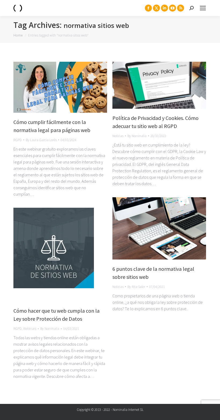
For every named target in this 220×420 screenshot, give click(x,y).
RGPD (17, 140)
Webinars (29, 328)
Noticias (117, 136)
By (41, 140)
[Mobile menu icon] (203, 8)
